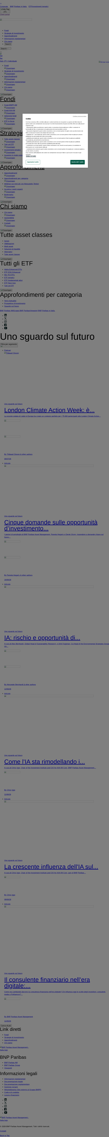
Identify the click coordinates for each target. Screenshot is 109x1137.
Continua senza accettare (79, 116)
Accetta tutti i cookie (78, 162)
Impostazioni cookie (33, 162)
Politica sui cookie (31, 156)
